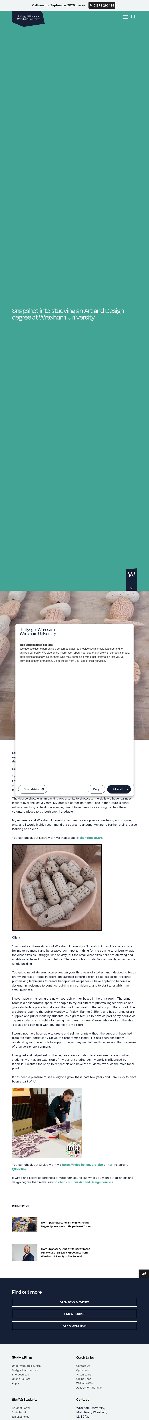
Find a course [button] (74, 1314)
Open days (82, 1370)
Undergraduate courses (26, 1365)
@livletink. (19, 1169)
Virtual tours (83, 1374)
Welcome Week (85, 1383)
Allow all (117, 789)
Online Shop (83, 1379)
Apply (15, 1383)
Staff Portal (19, 1412)
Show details (31, 789)
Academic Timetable (89, 1387)
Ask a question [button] (74, 1325)
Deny (96, 789)
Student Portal (21, 1408)
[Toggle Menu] (124, 19)
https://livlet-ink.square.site (82, 1164)
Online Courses (21, 1379)
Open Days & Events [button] (74, 1302)
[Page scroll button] (131, 579)
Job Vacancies (20, 1416)
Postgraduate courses (25, 1370)
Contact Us (83, 1365)
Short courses (20, 1374)
